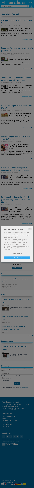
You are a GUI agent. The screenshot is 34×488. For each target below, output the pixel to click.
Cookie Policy (7, 249)
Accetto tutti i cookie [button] (17, 257)
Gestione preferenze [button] (17, 253)
